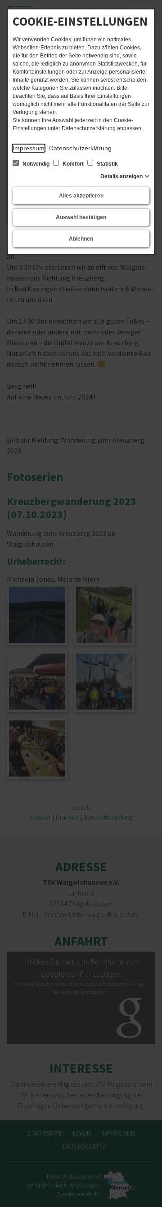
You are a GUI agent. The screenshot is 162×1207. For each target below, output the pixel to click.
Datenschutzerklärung (80, 148)
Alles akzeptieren (81, 196)
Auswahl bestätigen (81, 217)
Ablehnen (81, 239)
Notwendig (36, 164)
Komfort (73, 164)
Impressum (29, 148)
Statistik (106, 164)
